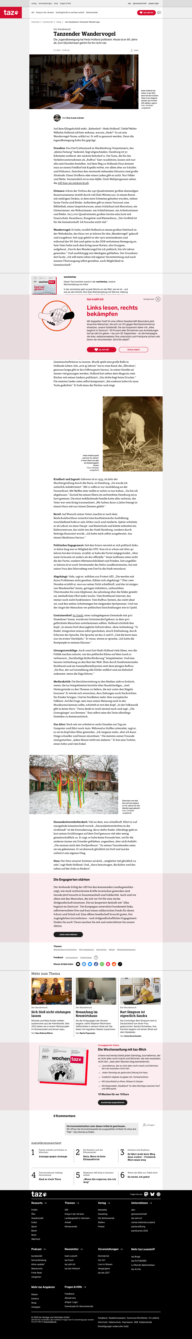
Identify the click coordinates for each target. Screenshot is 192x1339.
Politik (34, 1209)
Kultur (34, 1222)
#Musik (112, 949)
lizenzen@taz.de (50, 1322)
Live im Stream (105, 1264)
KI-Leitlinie (154, 1318)
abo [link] (129, 3)
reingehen (36, 1277)
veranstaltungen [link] (45, 3)
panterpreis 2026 (139, 1230)
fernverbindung (38, 1260)
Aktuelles (102, 1209)
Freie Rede (36, 1272)
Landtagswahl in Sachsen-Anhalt (77, 1220)
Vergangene (104, 1268)
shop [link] (56, 3)
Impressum (127, 1322)
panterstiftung (138, 1226)
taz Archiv (136, 1269)
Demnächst (103, 1256)
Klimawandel (71, 1226)
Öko (33, 1214)
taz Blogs (135, 1256)
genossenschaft (139, 1214)
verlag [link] (33, 3)
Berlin (34, 1230)
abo (133, 1209)
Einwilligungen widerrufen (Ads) (113, 1326)
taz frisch (69, 1260)
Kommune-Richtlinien (137, 1318)
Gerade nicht (148, 299)
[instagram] (158, 1195)
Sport (34, 1226)
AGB (136, 1322)
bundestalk (36, 1256)
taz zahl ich (136, 1218)
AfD (66, 1209)
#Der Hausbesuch (86, 949)
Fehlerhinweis (86, 957)
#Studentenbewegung (126, 949)
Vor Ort (101, 1260)
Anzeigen (35, 1307)
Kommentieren (72, 957)
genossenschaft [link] (140, 3)
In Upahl (78, 615)
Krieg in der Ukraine (74, 1214)
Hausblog (102, 1214)
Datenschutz (115, 1322)
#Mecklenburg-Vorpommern (65, 949)
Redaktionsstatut (117, 1318)
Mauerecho (36, 1268)
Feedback (69, 1293)
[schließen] (158, 299)
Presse (101, 1226)
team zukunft (71, 1256)
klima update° (38, 1264)
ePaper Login (71, 1302)
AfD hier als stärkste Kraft (73, 183)
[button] (159, 12)
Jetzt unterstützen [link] (68, 934)
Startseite (35, 22)
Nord (33, 1235)
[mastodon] (146, 1195)
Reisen (34, 1294)
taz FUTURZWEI (138, 1260)
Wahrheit (35, 1239)
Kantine (35, 1298)
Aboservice (70, 1298)
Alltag (58, 22)
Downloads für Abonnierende (79, 1306)
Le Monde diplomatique (143, 1265)
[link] (33, 12)
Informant (103, 1322)
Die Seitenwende (106, 1218)
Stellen (101, 1222)
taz (39, 1194)
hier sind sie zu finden (84, 1131)
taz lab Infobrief (72, 1268)
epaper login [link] (154, 3)
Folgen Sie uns (136, 1194)
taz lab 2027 (104, 1272)
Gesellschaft (48, 22)
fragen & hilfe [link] (65, 3)
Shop (33, 1302)
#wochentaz (101, 949)
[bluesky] (152, 1195)
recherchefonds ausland (143, 1222)
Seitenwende (145, 1322)
